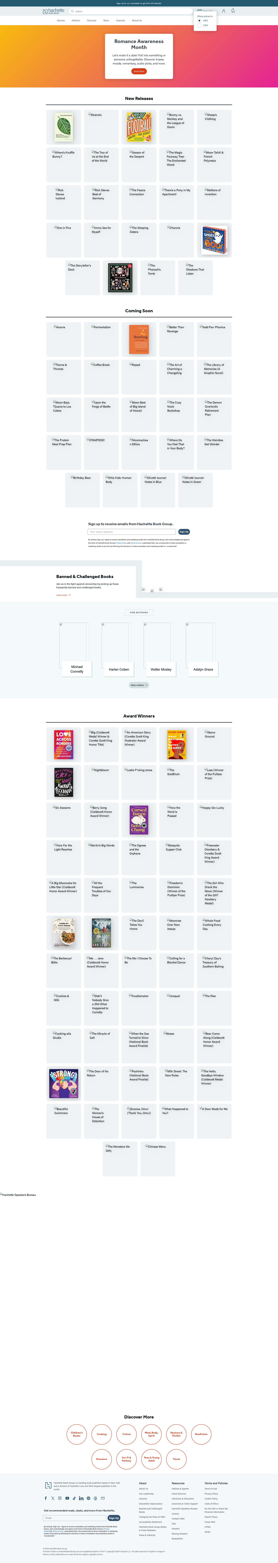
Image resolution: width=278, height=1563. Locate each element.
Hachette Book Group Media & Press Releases (153, 1528)
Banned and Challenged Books (150, 1510)
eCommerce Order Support (185, 1503)
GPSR (207, 1531)
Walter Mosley (161, 669)
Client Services (179, 1493)
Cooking (102, 1434)
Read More (139, 71)
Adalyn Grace (203, 669)
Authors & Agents (180, 1488)
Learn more (61, 594)
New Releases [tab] (139, 98)
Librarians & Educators (183, 1498)
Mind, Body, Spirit (151, 1434)
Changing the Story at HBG (152, 1516)
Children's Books (77, 1434)
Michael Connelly (77, 669)
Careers (175, 1513)
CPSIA (208, 1526)
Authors (76, 20)
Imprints (120, 20)
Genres (61, 20)
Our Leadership (146, 1493)
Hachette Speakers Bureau (184, 1508)
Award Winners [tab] (139, 716)
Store (106, 20)
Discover (91, 20)
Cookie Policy (211, 1498)
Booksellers (177, 1538)
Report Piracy (211, 1516)
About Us (137, 20)
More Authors (137, 684)
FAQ (174, 1523)
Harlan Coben (119, 669)
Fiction (126, 1434)
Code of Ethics (211, 1503)
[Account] (223, 11)
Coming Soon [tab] (139, 310)
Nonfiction (201, 1434)
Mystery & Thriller (176, 1434)
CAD (205, 25)
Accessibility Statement (150, 1521)
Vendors (176, 1528)
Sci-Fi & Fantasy (126, 1459)
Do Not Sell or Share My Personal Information (216, 1510)
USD (205, 20)
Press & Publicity (147, 1534)
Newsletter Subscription (150, 1503)
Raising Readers (180, 1533)
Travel (176, 1459)
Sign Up (184, 531)
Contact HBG (178, 1518)
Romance (101, 1459)
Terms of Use (211, 1488)
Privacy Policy (211, 1493)
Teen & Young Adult (151, 1459)
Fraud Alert (210, 1521)
